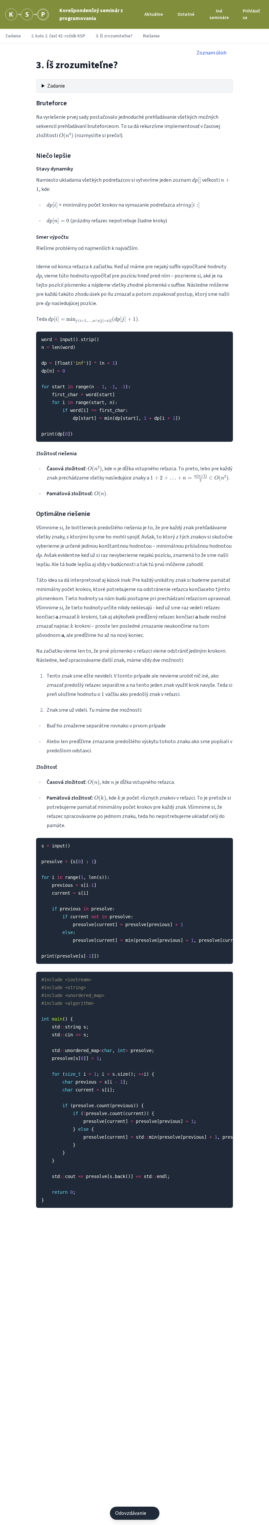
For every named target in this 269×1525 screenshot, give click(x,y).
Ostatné (186, 14)
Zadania (13, 36)
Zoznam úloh (211, 52)
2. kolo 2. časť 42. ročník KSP (58, 36)
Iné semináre (219, 14)
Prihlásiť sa (251, 14)
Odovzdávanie (130, 1513)
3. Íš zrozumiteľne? (114, 36)
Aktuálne (153, 14)
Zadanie (56, 86)
